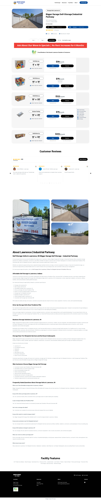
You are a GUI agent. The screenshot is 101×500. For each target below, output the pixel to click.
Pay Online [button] (70, 2)
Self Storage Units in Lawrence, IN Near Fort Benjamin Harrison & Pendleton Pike (50, 269)
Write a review (83, 159)
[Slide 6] (33, 26)
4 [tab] (46, 183)
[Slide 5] (30, 26)
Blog (37, 485)
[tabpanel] (25, 173)
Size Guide (39, 482)
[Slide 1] (22, 26)
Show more (41, 179)
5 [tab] (47, 183)
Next (90, 173)
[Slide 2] (24, 26)
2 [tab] (42, 183)
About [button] (76, 2)
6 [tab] (49, 183)
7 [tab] (51, 183)
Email (48, 33)
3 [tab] (44, 183)
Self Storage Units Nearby (62, 482)
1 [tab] (40, 183)
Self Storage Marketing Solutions (64, 483)
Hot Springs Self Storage (17, 485)
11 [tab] (58, 183)
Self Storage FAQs (40, 483)
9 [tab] (54, 183)
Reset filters (52, 40)
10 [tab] (56, 183)
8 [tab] (53, 183)
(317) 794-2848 (49, 23)
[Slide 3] (26, 26)
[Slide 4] (28, 26)
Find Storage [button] (57, 2)
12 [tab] (60, 183)
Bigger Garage (15, 482)
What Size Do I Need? (65, 33)
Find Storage (83, 2)
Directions (54, 33)
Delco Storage (15, 483)
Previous (10, 173)
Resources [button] (64, 2)
